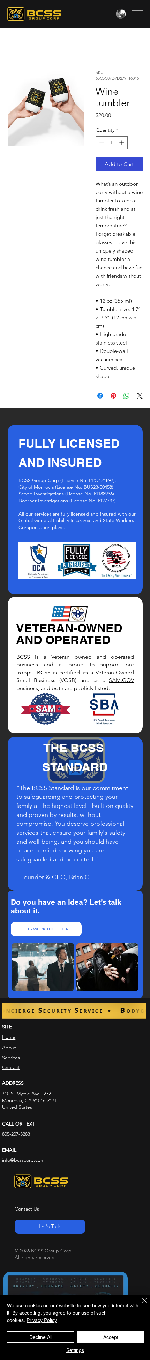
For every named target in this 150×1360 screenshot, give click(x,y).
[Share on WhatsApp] (126, 396)
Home (8, 1037)
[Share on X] (140, 396)
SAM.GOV (121, 680)
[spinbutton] (111, 143)
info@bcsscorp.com (23, 1160)
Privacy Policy (42, 1319)
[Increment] (122, 143)
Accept (110, 1337)
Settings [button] (75, 1349)
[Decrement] (101, 143)
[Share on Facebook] (100, 396)
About (9, 1047)
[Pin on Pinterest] (113, 396)
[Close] (140, 1304)
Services (11, 1057)
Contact (11, 1067)
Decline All (40, 1337)
